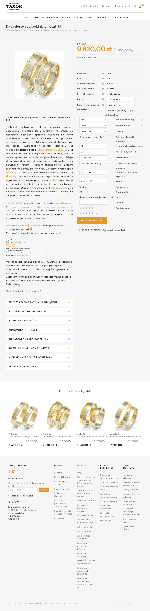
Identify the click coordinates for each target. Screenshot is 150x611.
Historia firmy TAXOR (60, 483)
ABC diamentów (85, 527)
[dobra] (86, 213)
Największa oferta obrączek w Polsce (63, 512)
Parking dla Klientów (59, 495)
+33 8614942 (14, 510)
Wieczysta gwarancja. (12, 244)
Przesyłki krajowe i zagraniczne (131, 484)
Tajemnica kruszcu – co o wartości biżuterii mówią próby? (86, 481)
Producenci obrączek (82, 555)
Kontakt (132, 6)
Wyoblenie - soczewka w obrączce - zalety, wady (86, 582)
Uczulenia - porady (86, 500)
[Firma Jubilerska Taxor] (14, 6)
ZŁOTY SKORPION (15, 203)
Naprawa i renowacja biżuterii (109, 476)
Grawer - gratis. (10, 246)
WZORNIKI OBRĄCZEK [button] (22, 366)
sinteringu (11, 176)
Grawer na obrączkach (105, 507)
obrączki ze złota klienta (22, 255)
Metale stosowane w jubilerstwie (86, 562)
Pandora (78, 17)
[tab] (39, 302)
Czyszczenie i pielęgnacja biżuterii (83, 546)
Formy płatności (131, 489)
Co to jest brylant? (86, 515)
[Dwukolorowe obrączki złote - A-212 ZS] (24, 416)
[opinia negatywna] (80, 213)
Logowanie (107, 6)
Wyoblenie (54, 180)
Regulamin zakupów (128, 476)
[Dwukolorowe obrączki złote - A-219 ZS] (91, 416)
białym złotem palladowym (52, 149)
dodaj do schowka (91, 229)
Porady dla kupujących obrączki (82, 508)
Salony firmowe (61, 489)
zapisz (15, 495)
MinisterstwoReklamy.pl (125, 604)
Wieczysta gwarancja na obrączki (25, 225)
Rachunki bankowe (63, 477)
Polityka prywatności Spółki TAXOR (60, 503)
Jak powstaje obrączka (83, 537)
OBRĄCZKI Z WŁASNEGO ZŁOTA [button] (28, 339)
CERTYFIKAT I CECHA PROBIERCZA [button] (30, 357)
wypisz (29, 495)
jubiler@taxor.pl (29, 510)
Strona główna (12, 30)
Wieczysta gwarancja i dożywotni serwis (131, 511)
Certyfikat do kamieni (129, 520)
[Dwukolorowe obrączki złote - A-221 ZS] (125, 416)
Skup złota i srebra (109, 482)
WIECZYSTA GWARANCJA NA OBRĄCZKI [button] (33, 302)
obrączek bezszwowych (64, 203)
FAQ (79, 472)
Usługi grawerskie (108, 501)
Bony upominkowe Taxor (109, 488)
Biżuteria (66, 17)
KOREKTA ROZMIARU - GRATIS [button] (27, 311)
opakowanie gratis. (18, 240)
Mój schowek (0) (91, 6)
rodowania (12, 172)
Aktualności (59, 518)
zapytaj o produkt (116, 230)
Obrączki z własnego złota (107, 514)
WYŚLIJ (44, 489)
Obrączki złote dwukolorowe (41, 30)
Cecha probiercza (85, 531)
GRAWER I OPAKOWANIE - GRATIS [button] (29, 348)
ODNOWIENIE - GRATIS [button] (23, 329)
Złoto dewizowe (121, 17)
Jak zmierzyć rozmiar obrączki (85, 521)
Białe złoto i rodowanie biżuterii (109, 495)
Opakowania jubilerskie (129, 503)
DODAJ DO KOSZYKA (92, 220)
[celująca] (92, 213)
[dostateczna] (83, 213)
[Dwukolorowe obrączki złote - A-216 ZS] (58, 416)
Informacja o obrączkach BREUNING (83, 571)
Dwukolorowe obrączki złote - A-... (24, 437)
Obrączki (27, 17)
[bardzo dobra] (89, 213)
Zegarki (89, 17)
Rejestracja (120, 6)
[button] (121, 99)
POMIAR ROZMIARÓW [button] (22, 320)
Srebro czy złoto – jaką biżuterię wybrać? (86, 493)
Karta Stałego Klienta (129, 528)
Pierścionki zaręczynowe (46, 17)
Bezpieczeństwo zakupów (131, 495)
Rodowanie (105, 520)
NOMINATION (103, 17)
